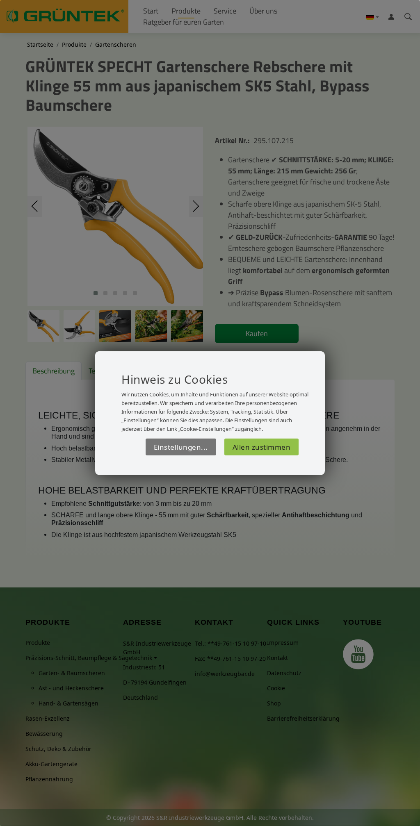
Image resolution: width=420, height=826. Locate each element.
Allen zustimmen (262, 446)
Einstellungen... (181, 446)
